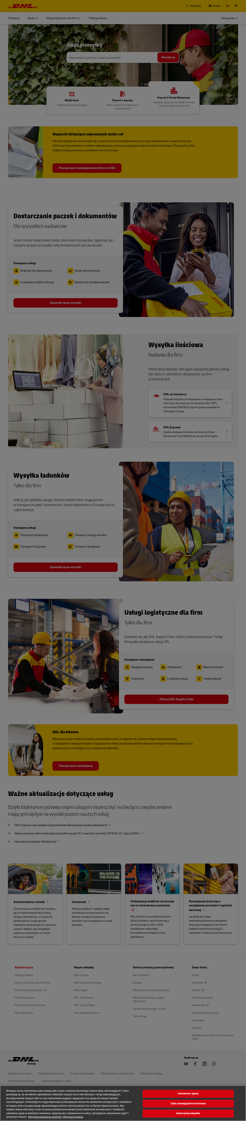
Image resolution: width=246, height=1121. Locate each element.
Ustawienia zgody (188, 1093)
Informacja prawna (73, 1117)
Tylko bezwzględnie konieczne (188, 1103)
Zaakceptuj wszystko (188, 1113)
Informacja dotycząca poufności (45, 1117)
